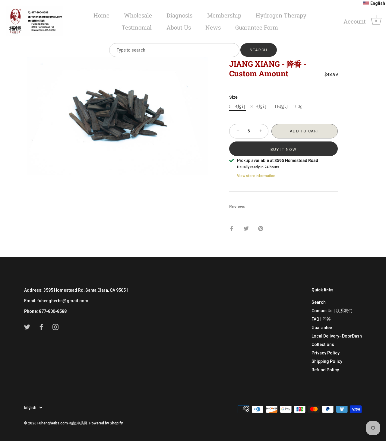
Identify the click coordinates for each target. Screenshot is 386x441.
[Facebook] (41, 326)
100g (297, 106)
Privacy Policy (326, 353)
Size (233, 97)
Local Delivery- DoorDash (337, 336)
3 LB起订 (258, 106)
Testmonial (137, 27)
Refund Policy (325, 369)
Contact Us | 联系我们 (332, 310)
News (213, 27)
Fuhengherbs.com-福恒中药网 (62, 423)
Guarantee (322, 327)
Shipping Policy (327, 361)
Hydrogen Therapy (281, 15)
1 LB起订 (280, 106)
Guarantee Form (256, 27)
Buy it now (284, 149)
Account (354, 21)
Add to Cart (305, 131)
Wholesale (138, 15)
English (30, 407)
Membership (224, 15)
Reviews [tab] (237, 206)
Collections (323, 344)
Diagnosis (179, 15)
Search (319, 302)
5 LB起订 (237, 106)
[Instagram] (55, 326)
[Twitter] (27, 326)
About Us (178, 27)
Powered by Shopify (106, 423)
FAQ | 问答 (321, 319)
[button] (374, 3)
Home (101, 15)
